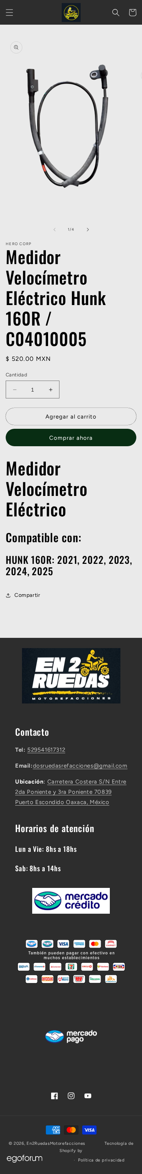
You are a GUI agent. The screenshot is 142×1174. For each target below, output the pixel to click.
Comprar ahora (71, 437)
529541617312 (46, 749)
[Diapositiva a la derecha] (88, 229)
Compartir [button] (27, 595)
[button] (9, 12)
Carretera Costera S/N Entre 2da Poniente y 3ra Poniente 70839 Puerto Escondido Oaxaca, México (70, 792)
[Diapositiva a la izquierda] (54, 229)
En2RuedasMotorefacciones (56, 1143)
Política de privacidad (101, 1160)
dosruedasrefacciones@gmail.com (80, 765)
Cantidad (16, 375)
